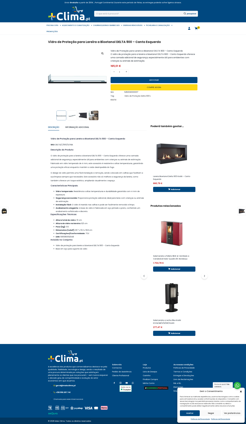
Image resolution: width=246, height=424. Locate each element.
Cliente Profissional (120, 375)
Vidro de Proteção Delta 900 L (137, 96)
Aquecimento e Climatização (75, 25)
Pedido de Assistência (121, 371)
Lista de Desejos (150, 371)
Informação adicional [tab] (77, 127)
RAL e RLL (177, 383)
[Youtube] (126, 383)
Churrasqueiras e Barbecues (106, 25)
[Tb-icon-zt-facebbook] (114, 383)
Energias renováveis (132, 25)
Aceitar (189, 413)
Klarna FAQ (178, 387)
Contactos (117, 368)
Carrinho (147, 375)
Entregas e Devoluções (183, 375)
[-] (114, 72)
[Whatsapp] (133, 383)
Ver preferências (232, 413)
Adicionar (154, 80)
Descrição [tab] (53, 127)
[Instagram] (120, 383)
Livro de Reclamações (183, 379)
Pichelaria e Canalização (158, 25)
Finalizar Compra (150, 379)
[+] (126, 72)
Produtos (147, 368)
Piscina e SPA (52, 25)
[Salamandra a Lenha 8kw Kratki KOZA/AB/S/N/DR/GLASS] (171, 297)
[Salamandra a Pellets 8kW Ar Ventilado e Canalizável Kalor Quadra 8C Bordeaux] (171, 233)
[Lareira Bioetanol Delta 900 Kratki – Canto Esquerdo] (171, 153)
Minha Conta (148, 383)
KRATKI (113, 99)
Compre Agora (154, 87)
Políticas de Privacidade (200, 419)
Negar (211, 413)
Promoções (52, 31)
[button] (241, 391)
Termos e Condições (182, 371)
